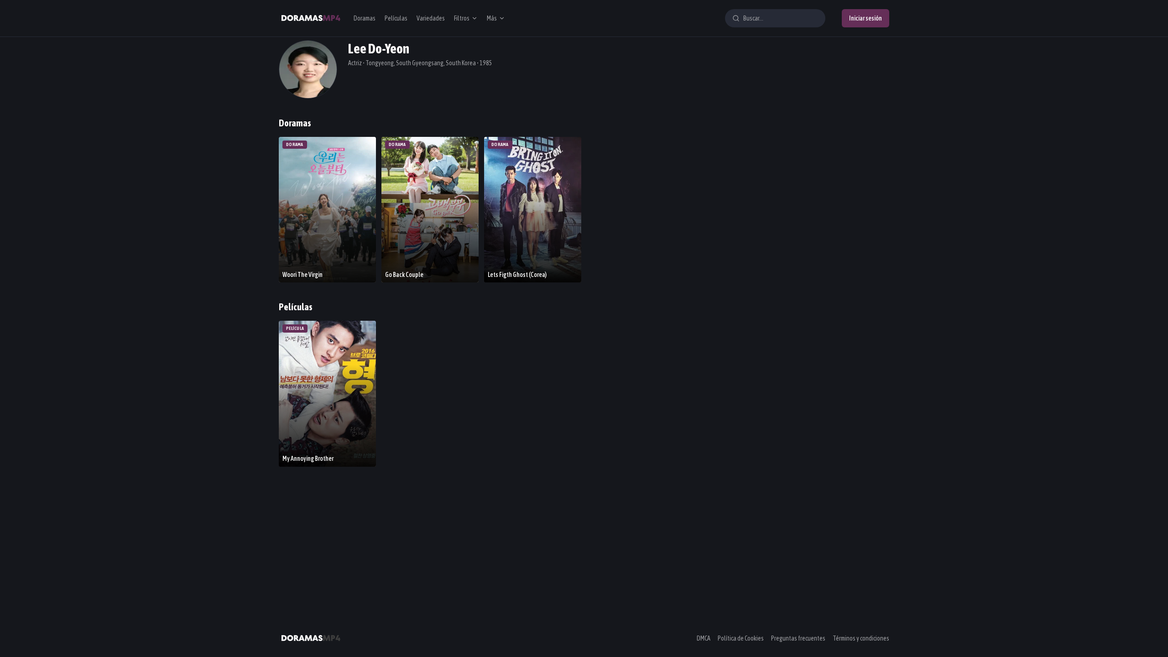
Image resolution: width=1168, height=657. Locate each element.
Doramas (364, 18)
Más (492, 18)
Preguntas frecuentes (798, 638)
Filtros (461, 18)
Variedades (431, 18)
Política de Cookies (741, 638)
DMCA (703, 638)
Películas (396, 18)
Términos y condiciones (861, 638)
